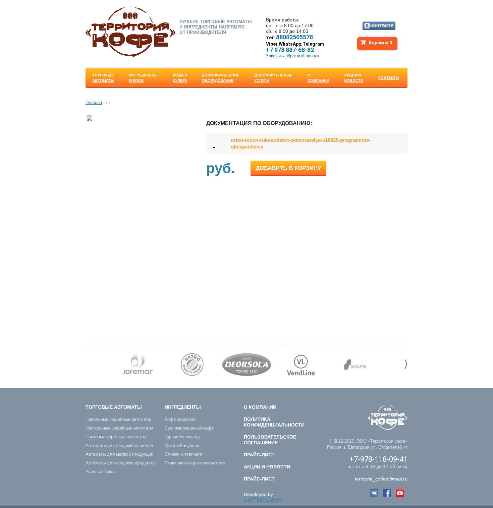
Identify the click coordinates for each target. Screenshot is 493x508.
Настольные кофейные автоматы (119, 428)
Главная (94, 102)
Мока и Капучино (182, 445)
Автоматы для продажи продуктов (121, 462)
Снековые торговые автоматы (116, 436)
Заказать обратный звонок (292, 55)
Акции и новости (267, 466)
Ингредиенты (183, 407)
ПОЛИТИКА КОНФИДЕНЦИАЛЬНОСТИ (274, 422)
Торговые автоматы (114, 407)
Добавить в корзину (288, 168)
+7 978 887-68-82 (295, 47)
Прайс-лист (259, 454)
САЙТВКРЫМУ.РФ (264, 500)
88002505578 (289, 37)
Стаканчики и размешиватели (195, 462)
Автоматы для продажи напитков (119, 445)
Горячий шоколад (182, 436)
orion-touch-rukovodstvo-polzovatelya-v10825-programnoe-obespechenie (301, 143)
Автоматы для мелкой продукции (119, 454)
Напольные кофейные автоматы (118, 419)
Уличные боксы (101, 471)
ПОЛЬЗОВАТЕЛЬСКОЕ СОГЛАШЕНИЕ (270, 439)
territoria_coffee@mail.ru (381, 479)
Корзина (380, 42)
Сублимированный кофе (189, 428)
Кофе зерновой (180, 419)
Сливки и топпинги (183, 454)
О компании (260, 407)
